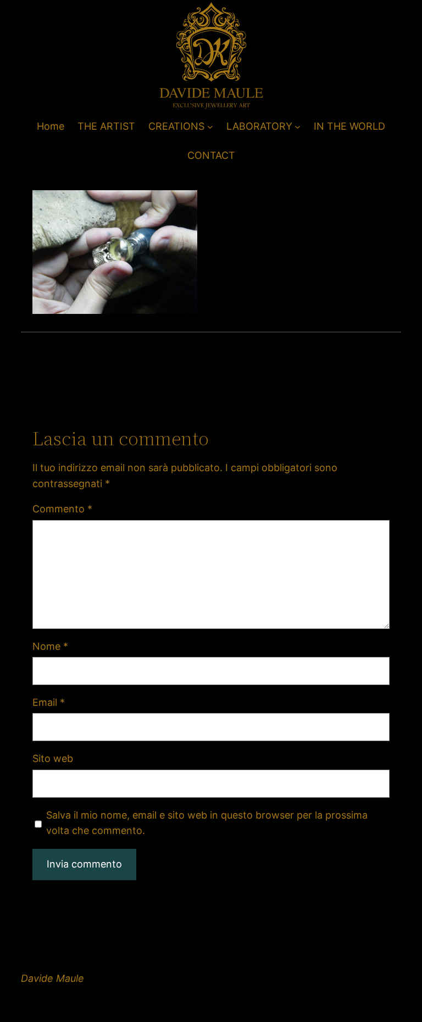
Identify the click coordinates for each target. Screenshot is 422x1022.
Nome (50, 646)
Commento (62, 509)
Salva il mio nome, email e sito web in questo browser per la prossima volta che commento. (207, 823)
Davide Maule (52, 978)
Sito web (52, 758)
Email (48, 702)
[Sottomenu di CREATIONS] (210, 127)
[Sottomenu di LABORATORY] (298, 127)
